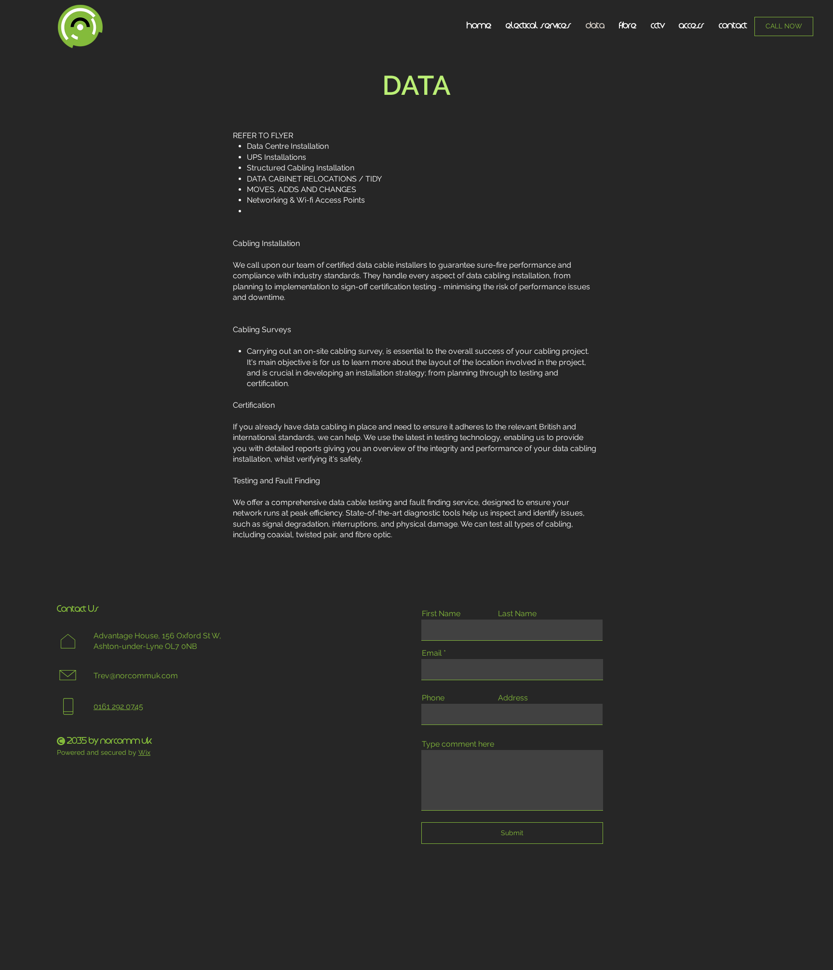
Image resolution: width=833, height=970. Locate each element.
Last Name (517, 614)
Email (432, 653)
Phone (433, 698)
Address (513, 698)
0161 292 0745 (118, 706)
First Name (441, 614)
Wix (144, 752)
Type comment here (458, 744)
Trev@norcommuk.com (136, 675)
